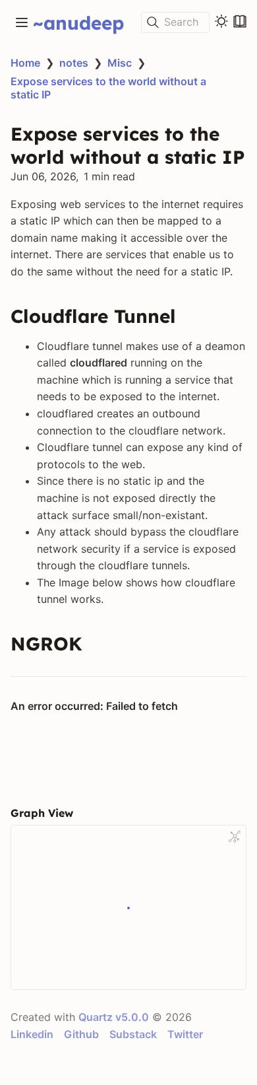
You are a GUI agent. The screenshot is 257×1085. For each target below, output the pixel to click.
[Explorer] (22, 22)
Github (81, 1034)
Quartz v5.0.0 (113, 1017)
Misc (119, 62)
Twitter (185, 1034)
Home (25, 62)
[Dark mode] (221, 21)
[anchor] (188, 317)
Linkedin (32, 1034)
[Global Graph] (235, 837)
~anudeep (78, 22)
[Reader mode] (239, 21)
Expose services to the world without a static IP (108, 88)
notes (73, 62)
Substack (133, 1034)
